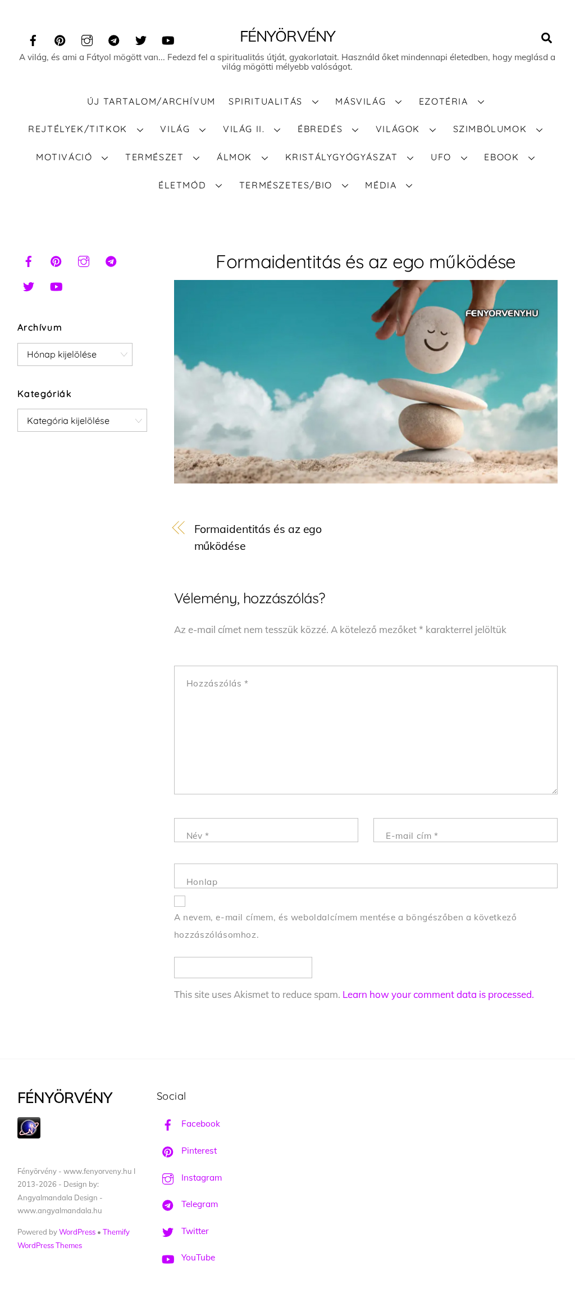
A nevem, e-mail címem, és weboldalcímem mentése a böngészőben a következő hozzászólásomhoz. (345, 926)
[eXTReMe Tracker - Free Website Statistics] (28, 1135)
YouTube (197, 1257)
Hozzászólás (217, 683)
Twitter (194, 1231)
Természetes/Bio (285, 185)
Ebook (501, 156)
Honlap (202, 881)
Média (380, 185)
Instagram (200, 1177)
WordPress (77, 1231)
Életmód (182, 185)
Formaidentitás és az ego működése (365, 261)
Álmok (234, 156)
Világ (175, 128)
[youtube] (168, 38)
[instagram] (87, 38)
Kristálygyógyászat (341, 156)
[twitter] (141, 38)
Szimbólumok (490, 128)
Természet (154, 156)
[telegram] (114, 38)
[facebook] (33, 38)
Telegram (198, 1204)
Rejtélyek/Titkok (77, 128)
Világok (398, 128)
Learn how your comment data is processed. (438, 994)
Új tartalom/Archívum (151, 101)
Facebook (199, 1123)
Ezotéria (443, 101)
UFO (441, 156)
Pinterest (198, 1150)
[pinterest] (60, 38)
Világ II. (243, 128)
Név (197, 835)
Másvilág (360, 101)
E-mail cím (412, 835)
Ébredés (320, 128)
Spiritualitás (266, 101)
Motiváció (64, 156)
